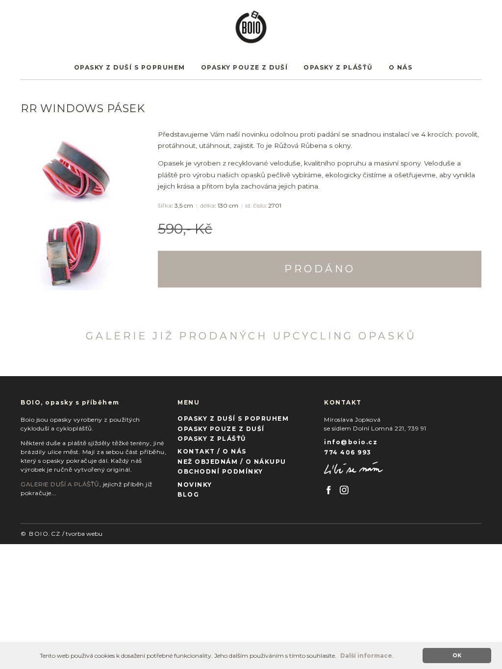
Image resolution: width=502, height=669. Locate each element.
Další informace (366, 655)
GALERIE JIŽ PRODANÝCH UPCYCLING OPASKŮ (251, 336)
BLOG (188, 494)
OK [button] (456, 655)
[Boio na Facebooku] (329, 489)
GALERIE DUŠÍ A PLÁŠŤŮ (60, 484)
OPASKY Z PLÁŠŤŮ (338, 67)
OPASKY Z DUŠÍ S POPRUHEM (129, 67)
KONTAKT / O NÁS (212, 451)
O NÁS (401, 67)
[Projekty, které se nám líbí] (353, 467)
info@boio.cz (350, 442)
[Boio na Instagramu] (344, 489)
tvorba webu (84, 533)
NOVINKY (194, 484)
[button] (339, 656)
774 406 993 (348, 452)
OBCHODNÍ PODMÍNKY (220, 471)
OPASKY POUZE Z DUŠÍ (244, 67)
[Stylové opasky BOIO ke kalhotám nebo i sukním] (251, 24)
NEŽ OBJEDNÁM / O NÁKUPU (231, 461)
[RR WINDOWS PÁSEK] (79, 167)
